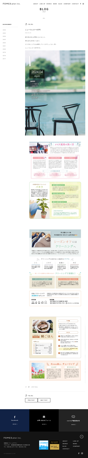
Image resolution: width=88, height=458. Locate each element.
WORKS (49, 4)
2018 (4, 55)
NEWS (55, 4)
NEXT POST (44, 400)
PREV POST (31, 400)
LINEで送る (34, 387)
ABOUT (65, 441)
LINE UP (76, 441)
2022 (4, 43)
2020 (4, 49)
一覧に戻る (30, 24)
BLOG (60, 4)
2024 (4, 36)
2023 (4, 39)
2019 (4, 52)
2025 (4, 33)
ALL (44, 18)
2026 (4, 30)
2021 (4, 46)
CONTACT (75, 4)
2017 (4, 59)
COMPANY (76, 446)
